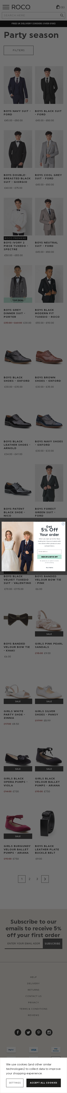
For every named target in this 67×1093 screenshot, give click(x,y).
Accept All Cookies (43, 1083)
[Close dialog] (63, 523)
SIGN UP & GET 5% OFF (49, 557)
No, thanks (49, 567)
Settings (15, 1083)
